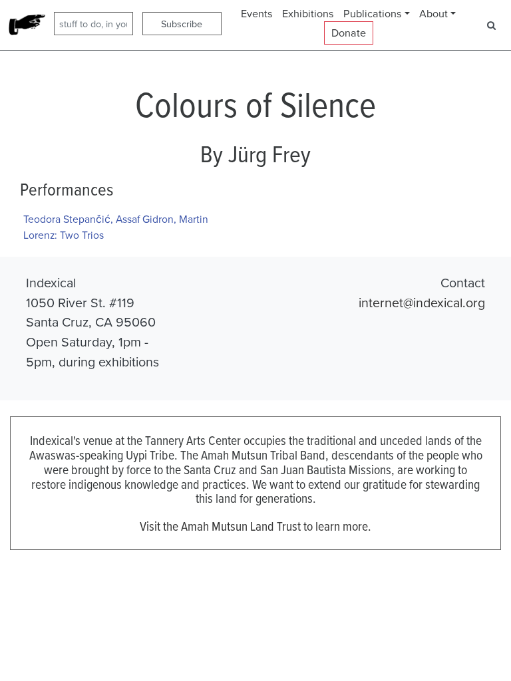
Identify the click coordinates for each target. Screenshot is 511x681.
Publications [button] (372, 13)
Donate (348, 32)
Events (257, 13)
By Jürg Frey (255, 153)
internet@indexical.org (422, 302)
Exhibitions (308, 13)
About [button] (433, 13)
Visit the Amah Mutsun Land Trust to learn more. (255, 526)
